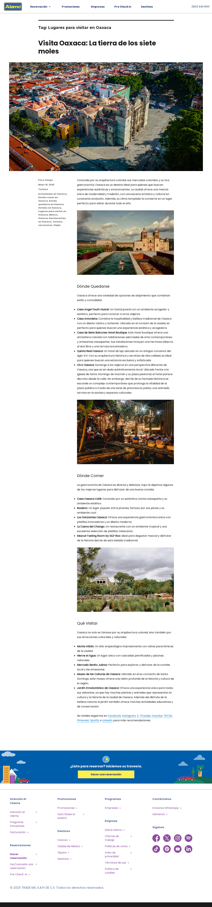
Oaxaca (43, 218)
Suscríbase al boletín (66, 816)
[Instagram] (178, 838)
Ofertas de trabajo (112, 838)
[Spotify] (188, 838)
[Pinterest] (167, 847)
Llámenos (158, 814)
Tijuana (62, 852)
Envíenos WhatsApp (165, 808)
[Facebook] (156, 838)
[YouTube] (178, 847)
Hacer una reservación (106, 774)
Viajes (57, 225)
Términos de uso (115, 863)
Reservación (38, 6)
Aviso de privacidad (112, 854)
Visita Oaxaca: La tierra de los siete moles (97, 47)
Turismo (43, 189)
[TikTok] (156, 847)
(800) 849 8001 (200, 6)
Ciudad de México (68, 846)
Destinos (147, 6)
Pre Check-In (18, 874)
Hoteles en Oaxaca (49, 207)
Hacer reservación (18, 856)
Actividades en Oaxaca (52, 193)
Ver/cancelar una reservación (21, 866)
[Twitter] (167, 838)
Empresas (98, 6)
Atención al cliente (17, 814)
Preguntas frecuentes (17, 824)
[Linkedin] (188, 847)
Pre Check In (122, 6)
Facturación (18, 832)
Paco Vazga (45, 180)
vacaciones (45, 225)
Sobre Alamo (113, 830)
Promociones (66, 808)
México (53, 214)
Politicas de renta (116, 846)
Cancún (62, 840)
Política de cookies (112, 871)
